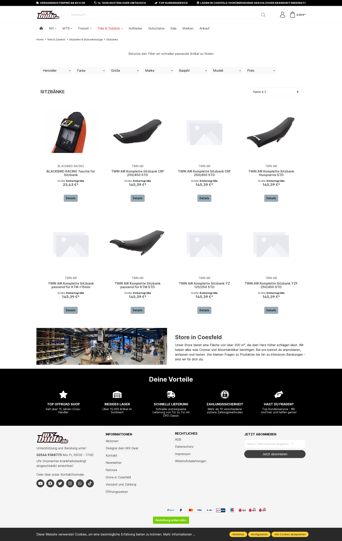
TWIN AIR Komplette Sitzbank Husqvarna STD (271, 173)
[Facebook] (50, 483)
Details (71, 198)
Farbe (81, 70)
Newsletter (114, 463)
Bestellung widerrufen (171, 520)
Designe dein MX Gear (122, 448)
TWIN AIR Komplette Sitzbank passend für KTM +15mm (71, 285)
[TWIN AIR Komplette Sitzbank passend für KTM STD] (137, 243)
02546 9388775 (49, 455)
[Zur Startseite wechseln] (48, 15)
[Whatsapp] (80, 483)
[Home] (41, 28)
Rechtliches (186, 433)
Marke (149, 70)
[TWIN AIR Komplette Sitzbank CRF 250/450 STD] (137, 132)
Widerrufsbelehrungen (190, 461)
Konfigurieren (259, 534)
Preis (250, 70)
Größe (115, 70)
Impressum (182, 454)
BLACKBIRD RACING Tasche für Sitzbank (71, 173)
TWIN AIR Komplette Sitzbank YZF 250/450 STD (271, 285)
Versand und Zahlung (121, 484)
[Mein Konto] (283, 15)
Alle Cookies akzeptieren (290, 534)
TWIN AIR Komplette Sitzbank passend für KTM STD (138, 285)
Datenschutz (184, 447)
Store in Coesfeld (198, 337)
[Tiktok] (90, 483)
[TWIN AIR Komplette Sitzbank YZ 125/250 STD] (204, 243)
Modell (218, 70)
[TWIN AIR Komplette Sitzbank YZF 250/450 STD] (271, 243)
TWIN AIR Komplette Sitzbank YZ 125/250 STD (204, 285)
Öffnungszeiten (117, 492)
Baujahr (184, 70)
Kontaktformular (72, 474)
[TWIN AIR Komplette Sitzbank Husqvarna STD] (271, 132)
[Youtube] (40, 483)
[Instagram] (70, 483)
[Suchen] (263, 15)
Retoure (111, 470)
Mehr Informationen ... (179, 534)
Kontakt (111, 455)
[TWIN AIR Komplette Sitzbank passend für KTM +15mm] (71, 243)
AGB (178, 439)
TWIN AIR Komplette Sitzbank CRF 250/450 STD (137, 173)
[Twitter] (60, 483)
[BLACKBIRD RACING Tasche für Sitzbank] (71, 132)
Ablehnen (238, 534)
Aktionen (112, 441)
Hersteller (50, 70)
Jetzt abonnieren (274, 454)
